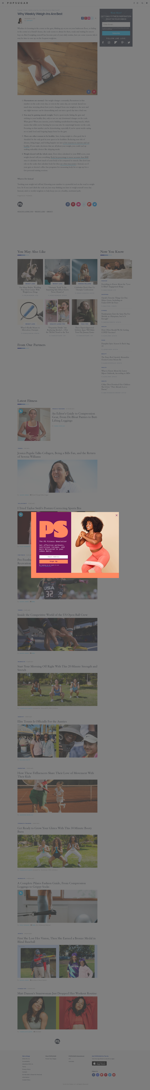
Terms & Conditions (45, 566)
